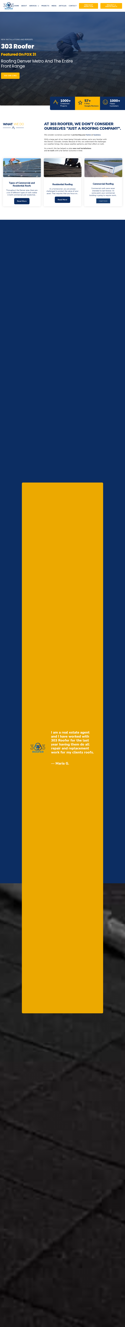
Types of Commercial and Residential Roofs (22, 184)
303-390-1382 (10, 75)
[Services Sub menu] (38, 6)
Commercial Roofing (103, 183)
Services (33, 6)
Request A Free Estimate (111, 5)
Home (16, 6)
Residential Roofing (62, 184)
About (24, 6)
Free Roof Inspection (88, 5)
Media (54, 6)
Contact (73, 6)
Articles (62, 6)
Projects (45, 6)
